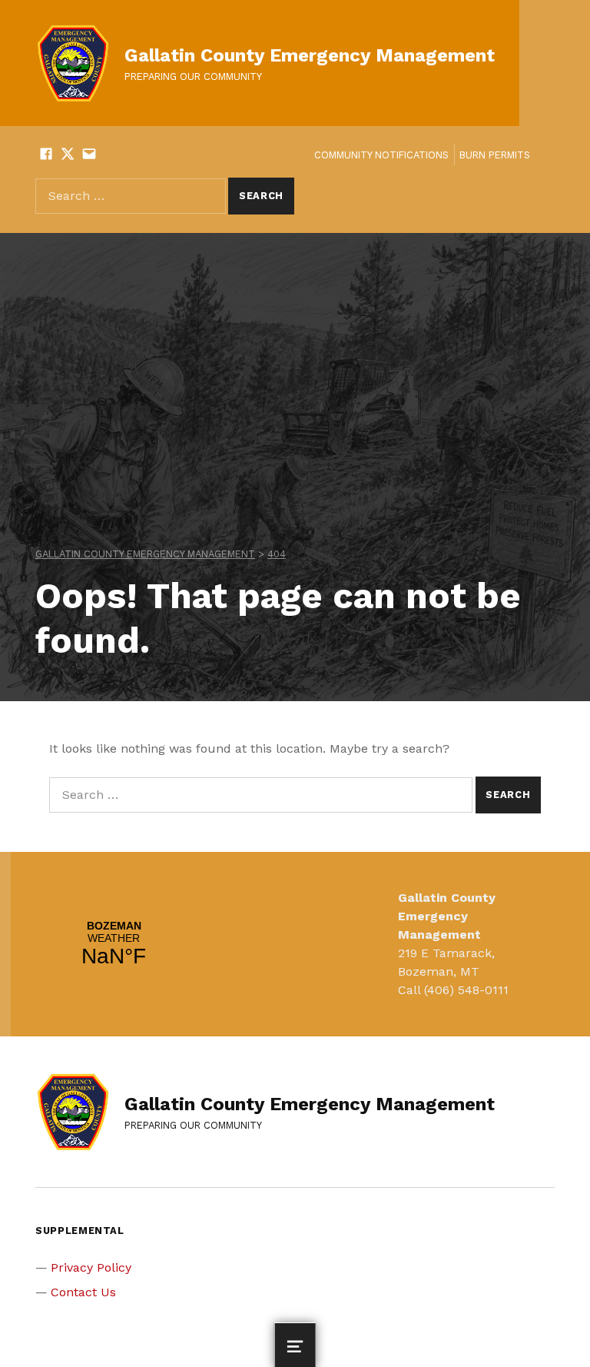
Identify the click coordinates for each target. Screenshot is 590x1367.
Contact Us (83, 1292)
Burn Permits (494, 155)
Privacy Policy (91, 1267)
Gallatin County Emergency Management (309, 55)
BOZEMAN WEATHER (113, 944)
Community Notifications (381, 155)
